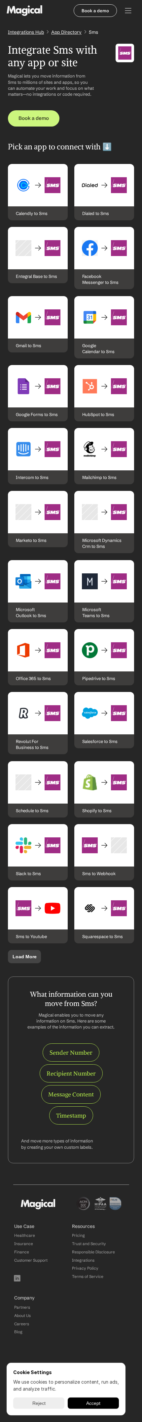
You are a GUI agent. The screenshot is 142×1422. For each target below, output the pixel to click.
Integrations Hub (26, 32)
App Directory (66, 32)
